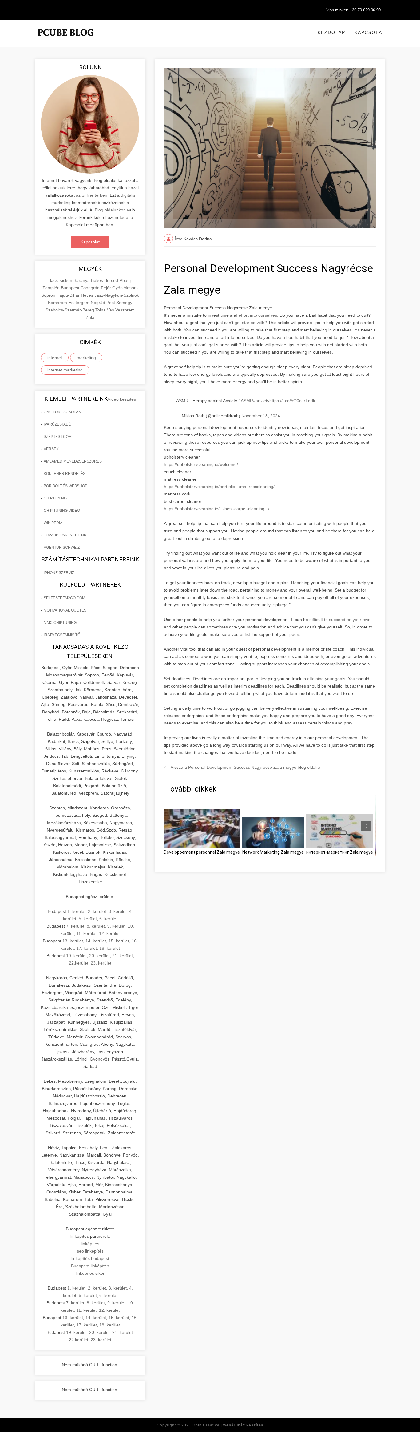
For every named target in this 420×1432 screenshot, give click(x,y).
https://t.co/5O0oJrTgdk (292, 400)
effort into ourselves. (258, 315)
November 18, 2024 (260, 415)
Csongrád (91, 287)
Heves (87, 295)
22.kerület (78, 963)
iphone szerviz (59, 573)
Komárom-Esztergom (69, 302)
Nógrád (98, 302)
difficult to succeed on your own (339, 619)
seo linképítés (90, 1251)
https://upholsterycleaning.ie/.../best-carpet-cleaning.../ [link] (216, 508)
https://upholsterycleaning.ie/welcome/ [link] (201, 464)
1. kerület (76, 911)
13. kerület (72, 940)
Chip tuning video (62, 510)
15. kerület (119, 940)
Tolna (101, 309)
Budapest (71, 287)
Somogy (124, 302)
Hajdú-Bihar (69, 295)
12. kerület (109, 933)
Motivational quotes (65, 610)
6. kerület (108, 918)
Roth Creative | (227, 1425)
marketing (86, 357)
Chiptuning (55, 498)
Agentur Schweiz (62, 547)
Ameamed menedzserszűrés (73, 461)
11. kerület (86, 933)
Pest (111, 302)
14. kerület (95, 940)
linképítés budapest (90, 1258)
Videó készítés (122, 399)
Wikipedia (53, 523)
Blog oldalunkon (110, 209)
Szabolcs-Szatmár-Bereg (70, 309)
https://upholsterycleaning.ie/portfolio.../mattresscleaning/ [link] (219, 486)
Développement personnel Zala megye (202, 852)
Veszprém (125, 309)
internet (54, 357)
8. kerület (96, 926)
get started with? (251, 322)
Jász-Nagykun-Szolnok (116, 295)
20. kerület (99, 955)
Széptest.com (58, 437)
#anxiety (261, 400)
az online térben (91, 195)
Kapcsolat (370, 32)
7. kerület (75, 926)
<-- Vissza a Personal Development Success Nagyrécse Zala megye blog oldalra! (243, 767)
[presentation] (366, 826)
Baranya (82, 280)
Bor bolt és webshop (65, 486)
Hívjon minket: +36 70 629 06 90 (352, 10)
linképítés (90, 1243)
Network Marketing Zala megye (273, 852)
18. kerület (109, 948)
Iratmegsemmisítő (62, 635)
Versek (51, 449)
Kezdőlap (331, 32)
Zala (90, 317)
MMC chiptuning (60, 622)
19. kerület (76, 955)
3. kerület (118, 911)
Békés (97, 280)
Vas (111, 309)
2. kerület (97, 911)
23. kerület (101, 963)
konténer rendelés (64, 473)
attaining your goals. (327, 678)
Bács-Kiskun (60, 280)
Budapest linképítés (90, 1265)
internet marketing (65, 369)
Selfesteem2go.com (64, 598)
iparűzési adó (57, 424)
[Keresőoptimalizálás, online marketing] (65, 40)
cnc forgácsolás (62, 412)
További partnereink (65, 535)
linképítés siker (90, 1273)
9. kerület (116, 926)
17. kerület (86, 948)
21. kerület (122, 955)
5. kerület (88, 918)
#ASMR (245, 400)
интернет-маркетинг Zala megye (339, 852)
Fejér (106, 287)
